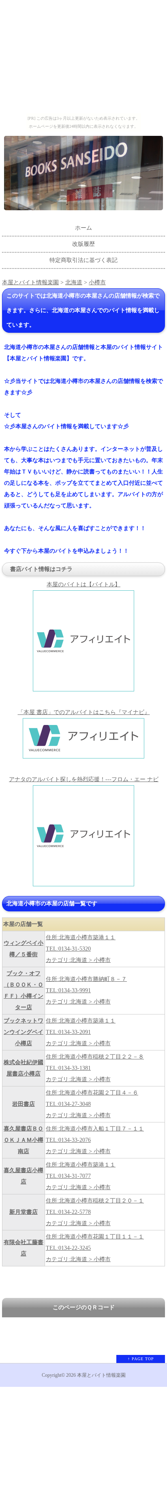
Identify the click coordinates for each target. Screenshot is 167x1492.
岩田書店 (23, 1104)
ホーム (83, 228)
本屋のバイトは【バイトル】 (83, 584)
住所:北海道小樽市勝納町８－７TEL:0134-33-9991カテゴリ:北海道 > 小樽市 (86, 990)
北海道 (73, 282)
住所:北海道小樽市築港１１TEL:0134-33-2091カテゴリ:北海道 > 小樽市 (81, 1032)
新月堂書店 (23, 1212)
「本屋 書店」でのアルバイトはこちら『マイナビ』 (84, 712)
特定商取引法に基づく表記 (83, 260)
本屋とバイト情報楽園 (30, 282)
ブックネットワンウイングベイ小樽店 (23, 1032)
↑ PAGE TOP (141, 1359)
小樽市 (97, 282)
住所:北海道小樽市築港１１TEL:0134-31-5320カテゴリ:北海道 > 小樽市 (81, 948)
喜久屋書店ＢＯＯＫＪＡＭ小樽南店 (23, 1140)
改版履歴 (83, 244)
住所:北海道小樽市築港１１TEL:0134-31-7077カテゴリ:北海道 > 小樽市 (81, 1176)
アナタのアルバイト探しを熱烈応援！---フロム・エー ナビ (83, 779)
